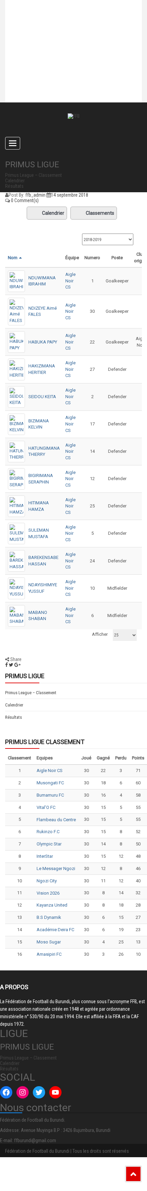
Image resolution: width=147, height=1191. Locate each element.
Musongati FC (50, 782)
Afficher (100, 634)
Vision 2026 (48, 893)
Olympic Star (49, 843)
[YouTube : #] (55, 1092)
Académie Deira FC (55, 929)
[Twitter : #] (39, 1092)
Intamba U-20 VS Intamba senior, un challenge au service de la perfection (69, 46)
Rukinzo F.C (48, 831)
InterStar (45, 856)
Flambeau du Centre (56, 819)
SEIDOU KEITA (42, 396)
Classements (100, 213)
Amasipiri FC (49, 954)
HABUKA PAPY (42, 342)
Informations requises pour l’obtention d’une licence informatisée (60, 77)
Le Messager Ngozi (56, 868)
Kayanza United (52, 905)
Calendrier (53, 213)
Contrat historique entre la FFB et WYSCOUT (65, 19)
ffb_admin (35, 195)
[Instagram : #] (22, 1092)
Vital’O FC (46, 807)
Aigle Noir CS (70, 281)
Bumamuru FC (50, 795)
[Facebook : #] (6, 1092)
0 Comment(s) (24, 200)
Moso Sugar (49, 941)
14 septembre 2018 (69, 195)
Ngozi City (47, 880)
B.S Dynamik (49, 917)
